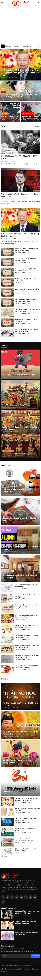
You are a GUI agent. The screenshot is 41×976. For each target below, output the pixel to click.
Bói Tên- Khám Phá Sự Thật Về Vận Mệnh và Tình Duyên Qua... (26, 799)
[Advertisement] (20, 21)
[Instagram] (12, 897)
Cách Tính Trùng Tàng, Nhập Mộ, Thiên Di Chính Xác (25, 819)
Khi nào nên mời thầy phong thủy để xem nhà (19, 519)
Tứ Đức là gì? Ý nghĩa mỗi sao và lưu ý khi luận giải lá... (27, 280)
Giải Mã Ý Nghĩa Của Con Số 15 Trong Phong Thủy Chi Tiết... (27, 636)
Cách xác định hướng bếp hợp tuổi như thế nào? (26, 585)
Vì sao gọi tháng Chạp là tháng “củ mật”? (18, 375)
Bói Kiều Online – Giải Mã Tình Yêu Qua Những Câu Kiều (18, 761)
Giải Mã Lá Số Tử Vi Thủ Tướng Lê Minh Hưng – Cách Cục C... (20, 195)
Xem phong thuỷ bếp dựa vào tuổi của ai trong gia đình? (27, 596)
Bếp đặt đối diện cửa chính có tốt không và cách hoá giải (20, 576)
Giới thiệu (4, 971)
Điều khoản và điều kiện (15, 969)
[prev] (35, 46)
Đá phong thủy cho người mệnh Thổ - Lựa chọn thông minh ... (27, 626)
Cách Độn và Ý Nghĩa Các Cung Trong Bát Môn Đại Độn (27, 850)
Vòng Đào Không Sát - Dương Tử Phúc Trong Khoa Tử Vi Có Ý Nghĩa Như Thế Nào (20, 96)
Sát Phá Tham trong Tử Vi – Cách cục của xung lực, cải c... (27, 320)
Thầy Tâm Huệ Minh (7, 77)
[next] (38, 46)
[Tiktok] (17, 897)
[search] (38, 3)
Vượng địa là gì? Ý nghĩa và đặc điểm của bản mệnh (27, 290)
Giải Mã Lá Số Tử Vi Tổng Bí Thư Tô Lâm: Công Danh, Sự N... (20, 235)
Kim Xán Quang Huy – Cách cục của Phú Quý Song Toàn (26, 330)
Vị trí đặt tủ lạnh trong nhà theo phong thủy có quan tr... (20, 548)
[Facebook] (3, 897)
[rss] (3, 902)
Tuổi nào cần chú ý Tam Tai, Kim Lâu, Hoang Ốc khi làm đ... (20, 490)
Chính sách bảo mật (31, 969)
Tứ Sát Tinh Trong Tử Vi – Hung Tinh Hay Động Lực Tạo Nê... (26, 249)
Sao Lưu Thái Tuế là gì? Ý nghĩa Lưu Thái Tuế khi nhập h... (26, 259)
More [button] (37, 126)
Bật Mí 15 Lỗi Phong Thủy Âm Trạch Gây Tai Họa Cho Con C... (26, 646)
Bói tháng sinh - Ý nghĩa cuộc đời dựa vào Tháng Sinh (19, 790)
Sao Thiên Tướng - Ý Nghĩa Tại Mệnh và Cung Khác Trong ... (30, 118)
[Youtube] (21, 897)
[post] (20, 65)
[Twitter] (8, 897)
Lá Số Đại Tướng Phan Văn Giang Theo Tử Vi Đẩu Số (19, 157)
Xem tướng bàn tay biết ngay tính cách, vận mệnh (26, 933)
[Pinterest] (26, 897)
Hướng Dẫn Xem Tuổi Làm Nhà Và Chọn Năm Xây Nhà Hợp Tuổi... (26, 840)
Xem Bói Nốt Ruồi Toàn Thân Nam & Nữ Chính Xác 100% (27, 809)
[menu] (2, 3)
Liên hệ (3, 969)
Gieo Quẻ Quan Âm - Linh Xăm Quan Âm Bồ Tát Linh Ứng (20, 733)
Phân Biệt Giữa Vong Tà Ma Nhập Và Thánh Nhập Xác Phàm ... (9, 118)
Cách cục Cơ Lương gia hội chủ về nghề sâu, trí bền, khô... (26, 300)
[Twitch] (35, 897)
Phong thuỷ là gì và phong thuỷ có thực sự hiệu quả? (26, 606)
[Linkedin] (30, 897)
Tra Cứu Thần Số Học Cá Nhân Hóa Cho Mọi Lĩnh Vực (20, 704)
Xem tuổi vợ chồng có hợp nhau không (25, 829)
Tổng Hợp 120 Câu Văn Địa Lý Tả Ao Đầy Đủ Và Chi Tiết (26, 616)
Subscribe (35, 956)
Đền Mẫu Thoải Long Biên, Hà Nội (15, 405)
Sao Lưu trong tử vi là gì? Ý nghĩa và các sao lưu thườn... (26, 270)
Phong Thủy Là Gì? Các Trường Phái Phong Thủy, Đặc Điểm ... (26, 666)
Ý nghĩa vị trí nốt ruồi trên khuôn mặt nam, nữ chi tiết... (26, 923)
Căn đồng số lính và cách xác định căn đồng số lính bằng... (27, 912)
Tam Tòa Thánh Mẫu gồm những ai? (16, 454)
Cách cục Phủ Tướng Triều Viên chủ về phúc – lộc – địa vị (27, 310)
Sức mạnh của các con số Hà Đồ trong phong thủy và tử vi (27, 656)
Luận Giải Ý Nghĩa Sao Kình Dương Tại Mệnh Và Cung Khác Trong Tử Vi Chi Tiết (18, 46)
